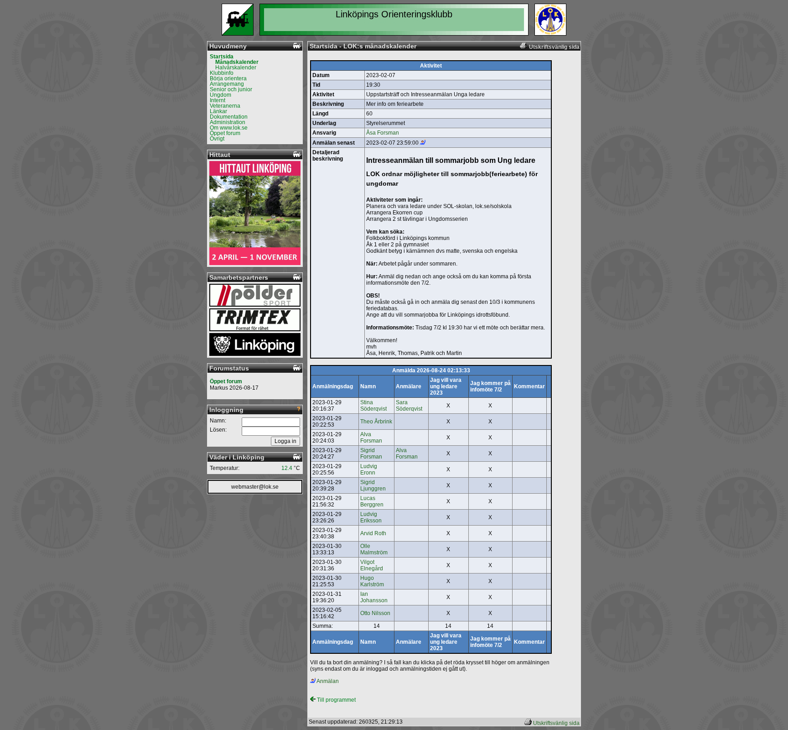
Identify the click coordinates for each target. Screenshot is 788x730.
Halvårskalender (235, 67)
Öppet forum (225, 133)
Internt (217, 100)
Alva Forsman (371, 437)
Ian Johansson (374, 597)
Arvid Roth (373, 533)
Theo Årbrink (376, 421)
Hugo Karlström (372, 581)
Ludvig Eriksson (371, 517)
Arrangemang (227, 84)
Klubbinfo (221, 73)
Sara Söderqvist (409, 405)
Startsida (221, 56)
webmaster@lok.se (255, 487)
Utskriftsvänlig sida (556, 723)
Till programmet (336, 700)
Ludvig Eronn (368, 469)
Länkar (218, 111)
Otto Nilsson (375, 613)
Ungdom (220, 95)
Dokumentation (229, 117)
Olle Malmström (374, 549)
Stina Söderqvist (373, 405)
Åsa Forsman (382, 133)
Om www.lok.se (229, 128)
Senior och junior (231, 89)
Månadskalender (237, 62)
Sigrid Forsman (371, 453)
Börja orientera (228, 78)
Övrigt (217, 139)
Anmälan (327, 681)
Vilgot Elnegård (371, 565)
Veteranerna (225, 106)
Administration (227, 122)
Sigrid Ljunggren (373, 485)
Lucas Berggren (372, 501)
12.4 (286, 468)
